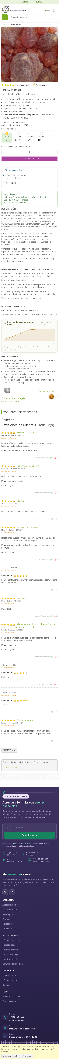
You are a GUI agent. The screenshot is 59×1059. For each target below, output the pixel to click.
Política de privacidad (11, 997)
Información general (11, 940)
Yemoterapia (8, 919)
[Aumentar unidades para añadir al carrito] (55, 152)
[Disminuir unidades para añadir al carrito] (3, 152)
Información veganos (11, 980)
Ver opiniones (41, 85)
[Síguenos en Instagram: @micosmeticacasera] (5, 892)
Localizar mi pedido (10, 959)
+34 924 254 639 (16, 1017)
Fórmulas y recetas (10, 929)
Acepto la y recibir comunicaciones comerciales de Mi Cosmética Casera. (28, 844)
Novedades (7, 924)
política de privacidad (22, 843)
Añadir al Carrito (30, 159)
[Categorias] (5, 17)
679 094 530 (23, 2)
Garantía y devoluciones (12, 964)
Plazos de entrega (10, 954)
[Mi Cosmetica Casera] (14, 9)
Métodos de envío (10, 950)
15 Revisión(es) (22, 85)
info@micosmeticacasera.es (22, 1029)
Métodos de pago (10, 945)
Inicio (4, 25)
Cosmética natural (10, 910)
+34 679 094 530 (16, 1020)
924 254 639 (37, 2)
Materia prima (8, 914)
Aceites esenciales (10, 905)
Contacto (6, 985)
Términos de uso (9, 1001)
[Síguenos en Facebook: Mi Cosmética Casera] (12, 892)
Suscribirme (28, 835)
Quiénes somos (9, 975)
